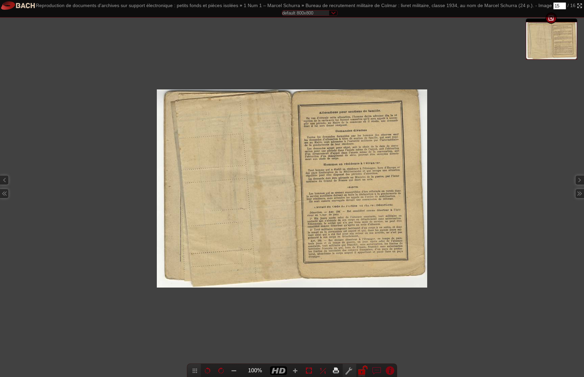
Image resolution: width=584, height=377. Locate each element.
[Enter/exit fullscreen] (579, 5)
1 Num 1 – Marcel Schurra (272, 5)
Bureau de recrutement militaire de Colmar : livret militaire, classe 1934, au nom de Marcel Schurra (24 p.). (420, 5)
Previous (4, 180)
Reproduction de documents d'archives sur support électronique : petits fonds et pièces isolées (137, 5)
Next (579, 180)
